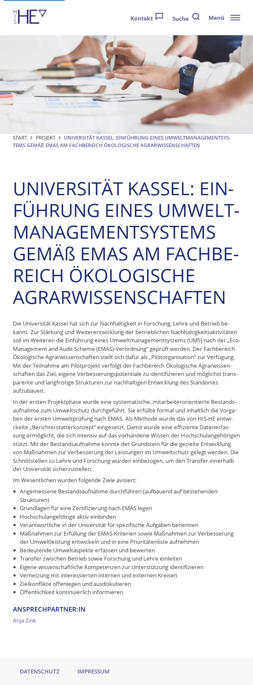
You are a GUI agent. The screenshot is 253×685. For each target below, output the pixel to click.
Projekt (45, 137)
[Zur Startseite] (30, 17)
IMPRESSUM (93, 671)
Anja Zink (24, 620)
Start (20, 137)
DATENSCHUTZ (40, 671)
